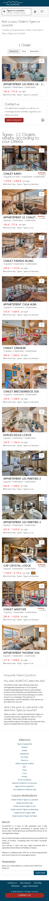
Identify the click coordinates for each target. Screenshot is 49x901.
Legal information (30, 886)
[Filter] (35, 11)
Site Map (38, 883)
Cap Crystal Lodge (17, 565)
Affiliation (15, 886)
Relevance (13, 51)
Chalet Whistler (14, 609)
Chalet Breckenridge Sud (21, 391)
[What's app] (42, 120)
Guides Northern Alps (24, 803)
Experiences (24, 754)
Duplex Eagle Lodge (17, 435)
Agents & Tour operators (24, 786)
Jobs (24, 767)
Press (24, 770)
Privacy (24, 776)
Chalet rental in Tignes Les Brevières (24, 809)
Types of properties (24, 744)
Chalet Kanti (12, 173)
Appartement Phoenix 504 (21, 652)
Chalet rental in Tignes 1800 (24, 813)
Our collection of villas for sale (24, 789)
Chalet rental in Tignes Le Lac (24, 806)
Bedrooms (35, 51)
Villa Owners (25, 883)
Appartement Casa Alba (19, 304)
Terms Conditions (24, 780)
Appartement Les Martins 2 (22, 478)
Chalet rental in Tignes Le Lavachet (24, 799)
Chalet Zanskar (14, 347)
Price (24, 51)
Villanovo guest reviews (24, 763)
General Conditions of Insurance (24, 783)
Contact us (24, 895)
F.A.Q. (24, 773)
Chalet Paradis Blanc (18, 260)
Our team (24, 757)
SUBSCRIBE (40, 873)
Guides (24, 750)
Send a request (14, 120)
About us (24, 760)
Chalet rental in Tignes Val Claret (24, 816)
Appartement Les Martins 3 (22, 522)
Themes (24, 747)
